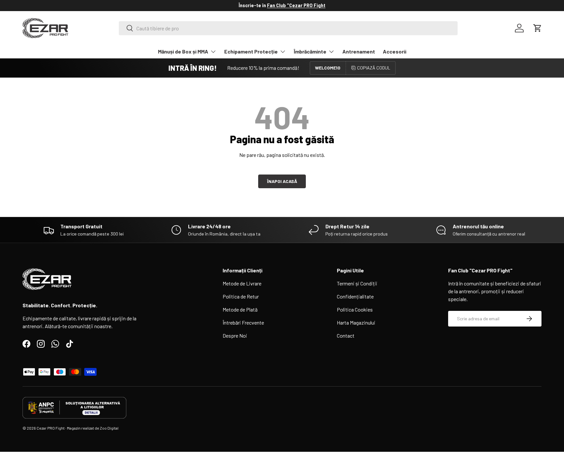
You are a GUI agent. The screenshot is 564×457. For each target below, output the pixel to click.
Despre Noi (235, 335)
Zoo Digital (109, 428)
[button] (537, 28)
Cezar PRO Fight (51, 428)
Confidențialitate (355, 296)
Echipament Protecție (251, 51)
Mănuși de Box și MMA (183, 51)
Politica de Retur (241, 296)
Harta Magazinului (356, 322)
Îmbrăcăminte (310, 51)
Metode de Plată (240, 309)
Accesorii (394, 51)
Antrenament (358, 51)
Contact (345, 335)
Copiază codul (373, 67)
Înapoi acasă (282, 181)
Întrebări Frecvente (243, 322)
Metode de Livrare (242, 283)
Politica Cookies (355, 309)
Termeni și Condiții (357, 283)
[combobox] (288, 28)
